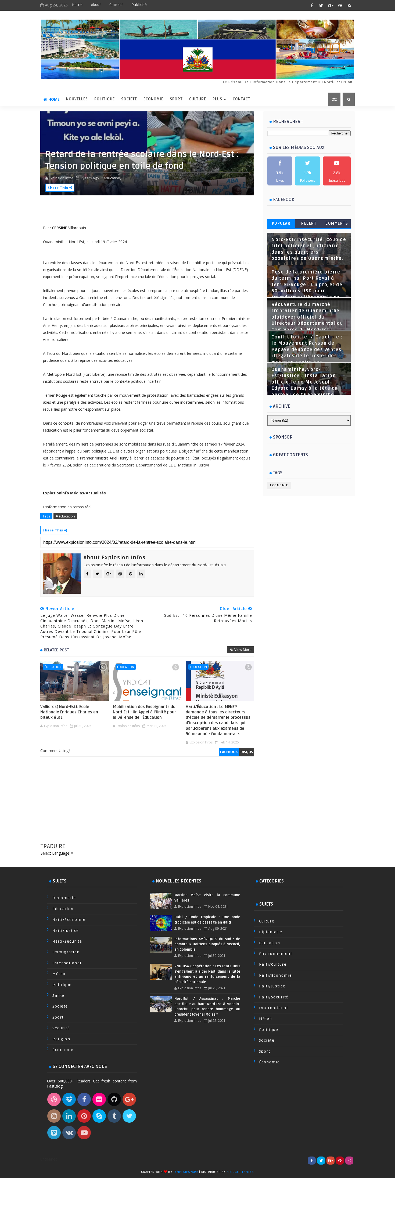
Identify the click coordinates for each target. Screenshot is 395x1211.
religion (61, 1039)
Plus (217, 99)
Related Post (56, 650)
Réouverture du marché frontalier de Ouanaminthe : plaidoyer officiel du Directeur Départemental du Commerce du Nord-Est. (307, 317)
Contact (116, 4)
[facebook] (312, 5)
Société (129, 99)
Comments (336, 223)
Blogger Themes (240, 1172)
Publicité (139, 4)
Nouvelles (77, 99)
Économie (153, 99)
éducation (53, 667)
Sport (176, 99)
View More (243, 649)
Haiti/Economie (68, 919)
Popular (281, 223)
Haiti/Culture (273, 964)
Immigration (66, 952)
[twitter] (321, 5)
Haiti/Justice (65, 930)
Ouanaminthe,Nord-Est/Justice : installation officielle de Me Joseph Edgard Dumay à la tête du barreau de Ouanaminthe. (304, 382)
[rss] (349, 5)
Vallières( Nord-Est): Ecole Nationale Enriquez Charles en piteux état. (69, 712)
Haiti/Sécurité (67, 941)
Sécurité (61, 1028)
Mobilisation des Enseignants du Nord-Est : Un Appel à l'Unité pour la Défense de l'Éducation (144, 712)
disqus (246, 752)
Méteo (59, 974)
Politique (104, 99)
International (66, 963)
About (96, 4)
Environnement (275, 953)
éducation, (112, 178)
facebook (229, 752)
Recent (309, 223)
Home (77, 4)
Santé (58, 995)
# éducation (65, 516)
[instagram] (349, 1161)
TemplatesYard (185, 1172)
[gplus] (330, 5)
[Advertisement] (147, 804)
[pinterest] (340, 5)
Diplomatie (64, 898)
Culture (197, 99)
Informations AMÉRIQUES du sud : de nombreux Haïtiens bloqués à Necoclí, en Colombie (207, 944)
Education (63, 909)
